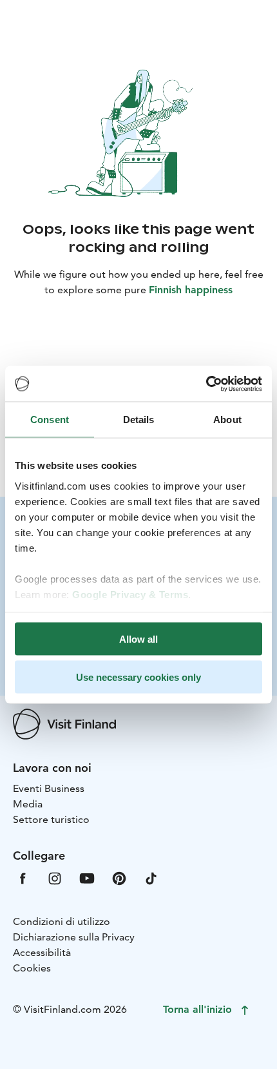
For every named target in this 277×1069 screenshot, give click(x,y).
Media (28, 804)
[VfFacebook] (22, 877)
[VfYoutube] (87, 877)
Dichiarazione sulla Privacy (74, 937)
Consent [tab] (49, 419)
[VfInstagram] (54, 877)
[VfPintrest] (119, 877)
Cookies (32, 968)
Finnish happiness (191, 290)
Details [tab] (139, 419)
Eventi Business (48, 788)
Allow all (138, 639)
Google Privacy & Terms (130, 593)
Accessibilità (42, 952)
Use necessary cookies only (138, 676)
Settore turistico (51, 819)
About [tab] (227, 419)
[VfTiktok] (151, 877)
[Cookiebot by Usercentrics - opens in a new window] (205, 383)
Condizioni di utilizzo (61, 921)
